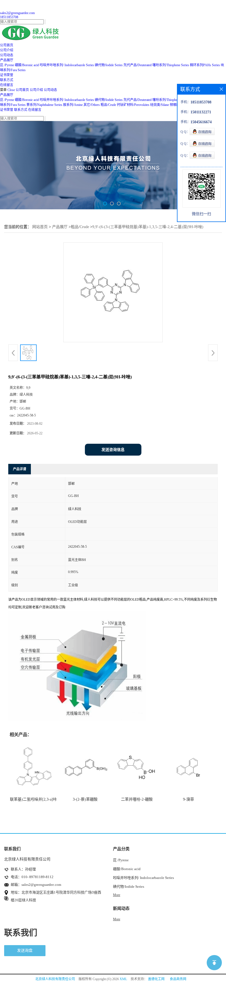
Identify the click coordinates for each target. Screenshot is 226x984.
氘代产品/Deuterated (137, 65)
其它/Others (92, 105)
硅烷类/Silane (159, 105)
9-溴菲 (188, 799)
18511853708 (9, 17)
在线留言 (34, 110)
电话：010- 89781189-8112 (32, 877)
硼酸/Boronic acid (27, 65)
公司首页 (22, 90)
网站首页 (40, 227)
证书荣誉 (6, 110)
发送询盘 (25, 950)
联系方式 (20, 110)
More (116, 895)
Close (11, 90)
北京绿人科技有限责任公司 (55, 979)
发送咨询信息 (113, 450)
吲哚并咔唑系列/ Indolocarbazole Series (67, 65)
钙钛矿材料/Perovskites (133, 105)
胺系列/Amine (73, 105)
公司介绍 (36, 90)
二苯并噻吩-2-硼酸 (137, 799)
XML (123, 979)
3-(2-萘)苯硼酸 (85, 799)
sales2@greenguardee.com (17, 13)
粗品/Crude (108, 105)
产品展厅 (6, 95)
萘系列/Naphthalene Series (44, 105)
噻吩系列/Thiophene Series (170, 65)
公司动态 (50, 90)
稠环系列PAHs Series (205, 65)
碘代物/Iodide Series (109, 65)
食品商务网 (178, 979)
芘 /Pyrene (7, 65)
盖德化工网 (156, 979)
